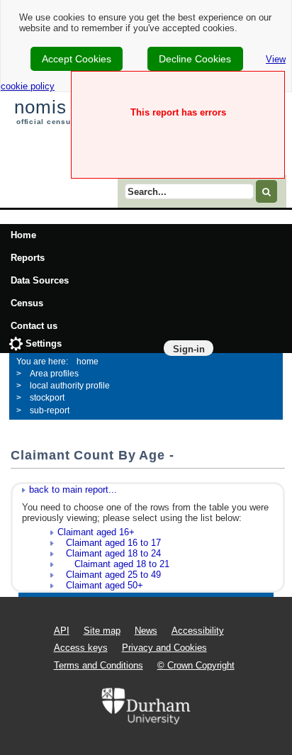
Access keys (81, 647)
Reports (28, 257)
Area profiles (54, 373)
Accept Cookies (76, 59)
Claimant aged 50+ (100, 585)
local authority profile (70, 385)
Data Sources (40, 280)
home (88, 361)
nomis (40, 107)
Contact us (34, 325)
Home (23, 235)
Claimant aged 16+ (96, 532)
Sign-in (189, 349)
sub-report (49, 410)
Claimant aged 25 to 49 (109, 574)
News (146, 630)
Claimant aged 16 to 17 (109, 542)
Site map (102, 630)
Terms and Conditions (98, 665)
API (61, 630)
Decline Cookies (195, 59)
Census (27, 303)
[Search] (266, 191)
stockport (47, 397)
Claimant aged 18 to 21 (113, 564)
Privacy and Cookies (164, 647)
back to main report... (73, 489)
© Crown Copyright (196, 665)
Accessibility (198, 630)
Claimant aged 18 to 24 (109, 553)
